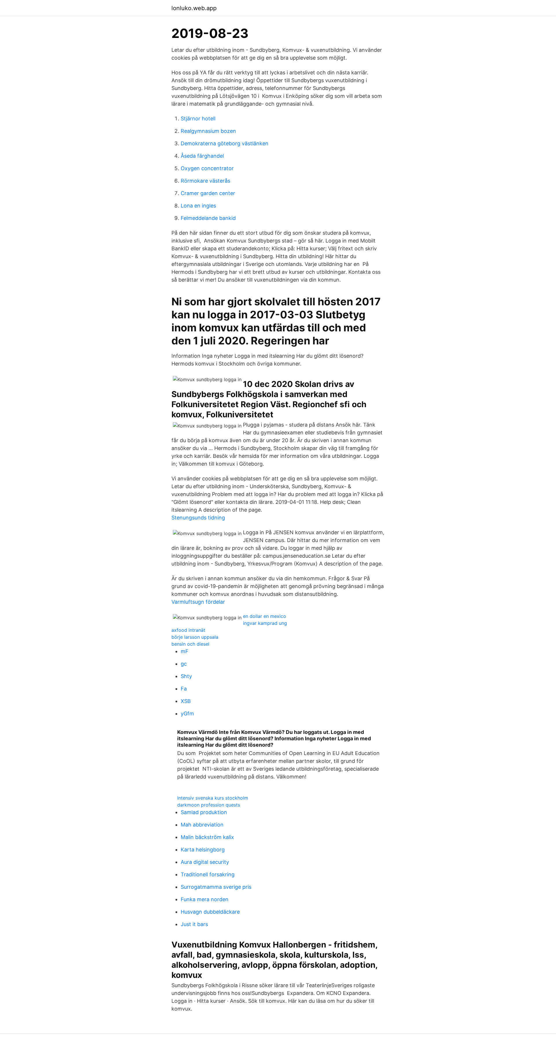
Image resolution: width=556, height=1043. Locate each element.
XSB (186, 701)
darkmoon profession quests (208, 805)
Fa (184, 689)
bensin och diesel (190, 644)
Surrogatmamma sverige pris (216, 887)
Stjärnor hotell (198, 118)
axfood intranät (188, 630)
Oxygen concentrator (207, 168)
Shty (186, 676)
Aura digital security (205, 862)
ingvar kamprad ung (265, 623)
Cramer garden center (208, 193)
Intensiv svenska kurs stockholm (212, 798)
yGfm (187, 713)
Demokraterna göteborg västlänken (224, 143)
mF (185, 651)
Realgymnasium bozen (208, 131)
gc (184, 664)
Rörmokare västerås (205, 181)
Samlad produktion (204, 812)
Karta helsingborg (203, 849)
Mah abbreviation (202, 825)
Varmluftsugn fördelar (198, 602)
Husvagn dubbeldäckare (210, 912)
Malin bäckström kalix (207, 837)
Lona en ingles (198, 206)
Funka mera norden (204, 899)
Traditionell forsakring (208, 874)
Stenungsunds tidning (198, 518)
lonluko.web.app (194, 8)
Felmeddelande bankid (208, 218)
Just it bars (194, 924)
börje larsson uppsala (194, 637)
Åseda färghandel (202, 156)
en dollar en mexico (264, 616)
